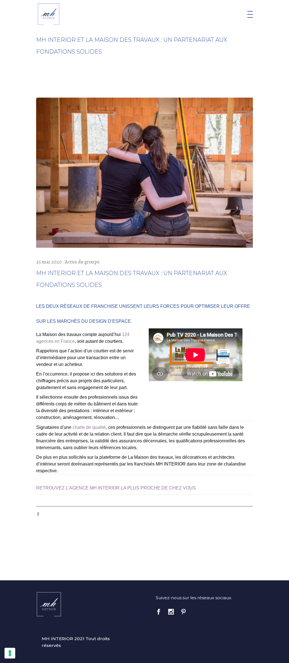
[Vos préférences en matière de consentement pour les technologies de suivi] (10, 653)
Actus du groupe (82, 261)
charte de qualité (89, 427)
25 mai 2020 (49, 261)
